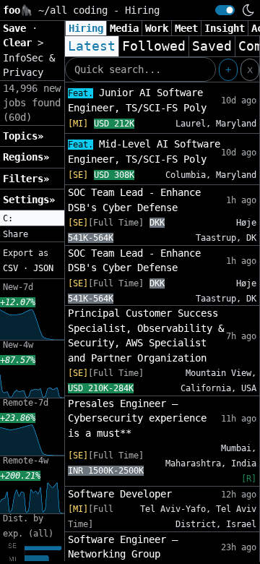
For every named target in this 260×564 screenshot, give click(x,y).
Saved (212, 46)
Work (156, 28)
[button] (32, 218)
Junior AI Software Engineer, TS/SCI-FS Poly (137, 100)
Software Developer (120, 494)
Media (124, 28)
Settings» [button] (29, 199)
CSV (10, 268)
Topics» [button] (23, 136)
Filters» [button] (26, 178)
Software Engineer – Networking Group (123, 547)
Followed (154, 46)
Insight (224, 28)
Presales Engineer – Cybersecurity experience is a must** (137, 418)
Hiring (86, 28)
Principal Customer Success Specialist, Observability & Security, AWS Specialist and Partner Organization (146, 335)
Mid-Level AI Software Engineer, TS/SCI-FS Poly (144, 151)
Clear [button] (20, 42)
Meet (186, 28)
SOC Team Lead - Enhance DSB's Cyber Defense (134, 200)
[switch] (225, 10)
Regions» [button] (26, 157)
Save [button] (17, 28)
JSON (43, 268)
